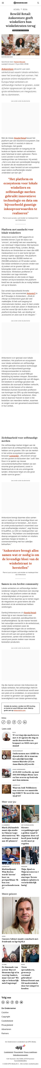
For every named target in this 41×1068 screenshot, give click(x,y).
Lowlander (14, 456)
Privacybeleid (18, 1052)
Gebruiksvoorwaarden (20, 1055)
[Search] (38, 3)
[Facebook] (12, 1002)
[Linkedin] (7, 1002)
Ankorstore (8, 68)
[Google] (3, 1002)
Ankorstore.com (19, 710)
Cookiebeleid (8, 1052)
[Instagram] (16, 1002)
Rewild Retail (20, 138)
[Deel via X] (19, 722)
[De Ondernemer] (20, 3)
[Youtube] (21, 1002)
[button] (30, 1052)
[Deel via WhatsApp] (9, 722)
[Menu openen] (3, 3)
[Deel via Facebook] (14, 722)
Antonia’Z (31, 293)
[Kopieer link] (3, 722)
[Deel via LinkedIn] (25, 722)
